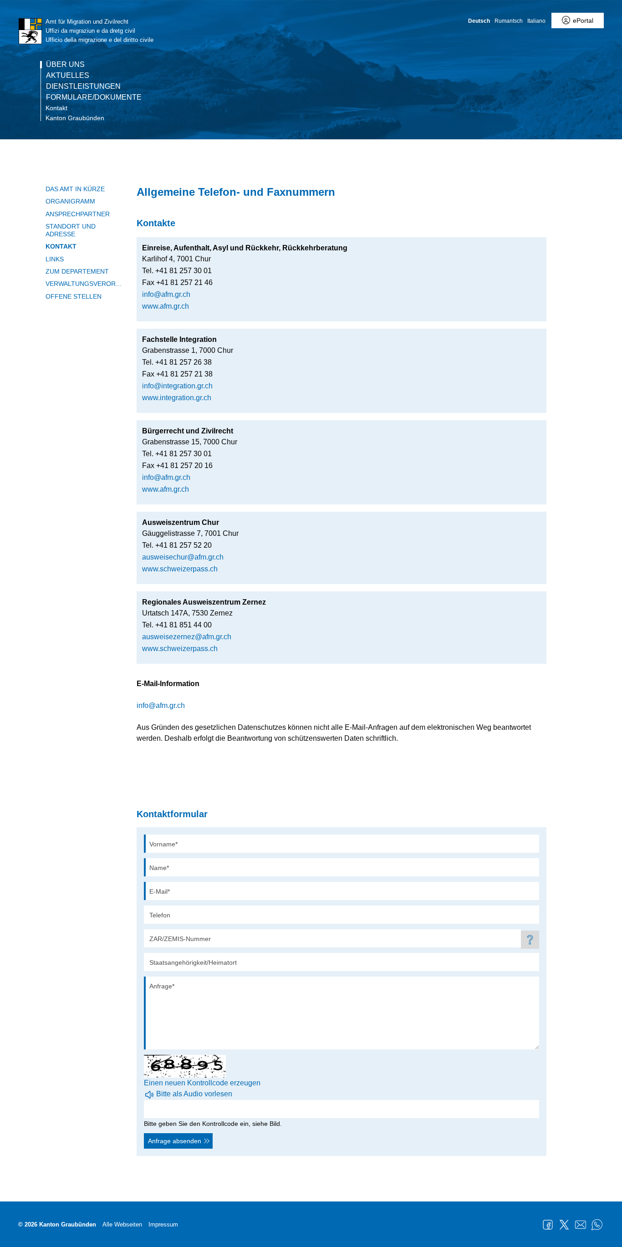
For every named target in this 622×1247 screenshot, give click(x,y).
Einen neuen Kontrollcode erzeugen (202, 1083)
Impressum (163, 1224)
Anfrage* (161, 986)
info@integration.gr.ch (177, 386)
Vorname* (163, 844)
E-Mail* (159, 891)
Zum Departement (77, 271)
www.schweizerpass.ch (180, 569)
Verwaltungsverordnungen (84, 283)
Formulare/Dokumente (94, 97)
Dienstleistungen (83, 86)
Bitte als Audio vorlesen (194, 1094)
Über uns (65, 64)
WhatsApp (597, 1225)
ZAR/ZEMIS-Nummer (180, 939)
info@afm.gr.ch (166, 294)
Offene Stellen (74, 296)
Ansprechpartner (78, 214)
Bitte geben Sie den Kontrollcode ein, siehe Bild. (213, 1123)
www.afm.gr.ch (165, 306)
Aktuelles (67, 75)
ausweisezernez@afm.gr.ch (186, 637)
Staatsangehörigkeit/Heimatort (193, 962)
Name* (159, 868)
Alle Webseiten (122, 1224)
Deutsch (479, 21)
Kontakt (56, 108)
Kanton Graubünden (75, 118)
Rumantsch (509, 21)
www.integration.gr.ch (176, 398)
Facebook (548, 1225)
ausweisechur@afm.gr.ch (183, 557)
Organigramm (70, 201)
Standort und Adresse (71, 230)
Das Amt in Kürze (75, 189)
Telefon (159, 915)
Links (55, 259)
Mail (580, 1225)
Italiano (536, 21)
